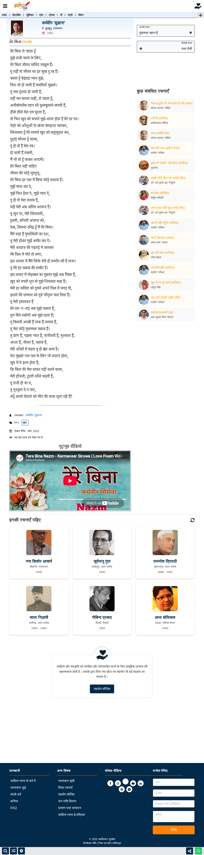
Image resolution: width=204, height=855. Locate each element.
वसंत (4, 15)
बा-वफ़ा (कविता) (160, 193)
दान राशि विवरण (67, 801)
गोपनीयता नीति (89, 843)
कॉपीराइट (116, 843)
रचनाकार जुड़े (18, 787)
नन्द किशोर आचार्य (39, 561)
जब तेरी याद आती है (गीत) (165, 148)
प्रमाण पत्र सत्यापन (69, 808)
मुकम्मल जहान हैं (148, 30)
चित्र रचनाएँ (65, 787)
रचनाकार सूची (66, 781)
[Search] (5, 850)
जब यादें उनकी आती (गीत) (165, 297)
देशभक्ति (16, 15)
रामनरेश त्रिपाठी (165, 561)
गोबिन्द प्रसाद (102, 617)
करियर (14, 801)
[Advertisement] (166, 68)
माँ (61, 15)
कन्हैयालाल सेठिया (159, 122)
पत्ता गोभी (186, 46)
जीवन (81, 15)
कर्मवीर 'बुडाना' (53, 22)
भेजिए (174, 829)
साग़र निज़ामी (39, 617)
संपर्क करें (15, 794)
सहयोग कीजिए (102, 688)
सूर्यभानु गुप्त (102, 561)
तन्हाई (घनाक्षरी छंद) (162, 312)
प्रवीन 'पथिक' (158, 152)
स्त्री (70, 15)
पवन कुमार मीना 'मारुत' (162, 317)
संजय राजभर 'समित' (161, 108)
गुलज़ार (154, 167)
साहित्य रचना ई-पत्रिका (71, 814)
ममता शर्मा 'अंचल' (159, 242)
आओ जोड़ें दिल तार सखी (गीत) (168, 178)
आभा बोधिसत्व (165, 617)
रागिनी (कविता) (159, 118)
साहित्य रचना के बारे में (22, 781)
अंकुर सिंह (156, 287)
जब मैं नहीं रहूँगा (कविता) (164, 222)
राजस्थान (57, 28)
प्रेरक (52, 15)
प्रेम (41, 15)
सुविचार (30, 15)
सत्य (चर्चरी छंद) (160, 133)
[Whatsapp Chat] (198, 850)
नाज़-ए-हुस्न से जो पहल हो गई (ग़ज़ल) (172, 103)
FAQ (13, 808)
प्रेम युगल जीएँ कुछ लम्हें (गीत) (168, 208)
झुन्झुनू (48, 28)
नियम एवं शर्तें (104, 843)
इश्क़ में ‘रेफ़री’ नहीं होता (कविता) (169, 163)
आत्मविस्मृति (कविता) (163, 267)
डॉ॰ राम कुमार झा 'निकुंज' (163, 182)
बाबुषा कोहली (157, 197)
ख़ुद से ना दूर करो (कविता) (165, 282)
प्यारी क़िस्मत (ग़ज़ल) (162, 237)
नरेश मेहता (156, 257)
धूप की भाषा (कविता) (162, 252)
